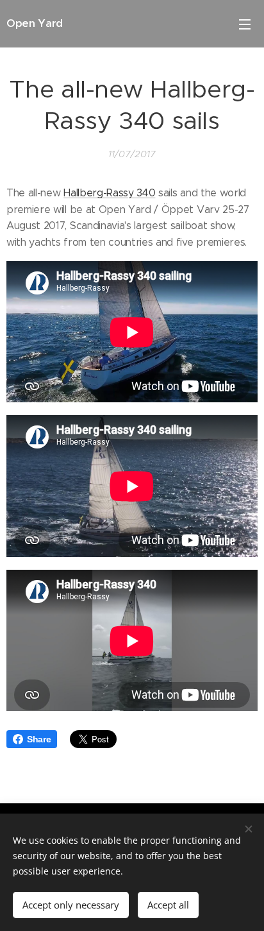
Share (39, 739)
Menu (245, 24)
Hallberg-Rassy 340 (109, 193)
